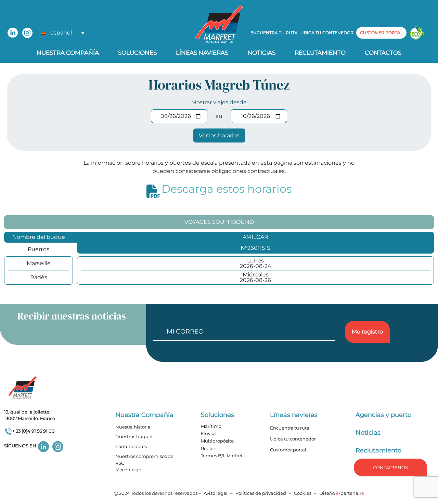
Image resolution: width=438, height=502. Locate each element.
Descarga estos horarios (227, 188)
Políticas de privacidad (260, 493)
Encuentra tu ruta (274, 32)
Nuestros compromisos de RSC (144, 459)
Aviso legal (216, 493)
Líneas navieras (202, 52)
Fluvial (208, 433)
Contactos (383, 52)
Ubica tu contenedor (326, 32)
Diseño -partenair (341, 493)
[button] (62, 32)
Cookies (302, 493)
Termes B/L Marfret (222, 455)
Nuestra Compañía (68, 52)
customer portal (381, 32)
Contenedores (131, 446)
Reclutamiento (320, 52)
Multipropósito (217, 441)
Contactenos (390, 467)
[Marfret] (219, 24)
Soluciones (137, 52)
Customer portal (288, 449)
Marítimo (211, 426)
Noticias (261, 52)
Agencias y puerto (383, 415)
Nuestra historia (133, 427)
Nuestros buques (134, 436)
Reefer (208, 448)
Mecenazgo (128, 469)
